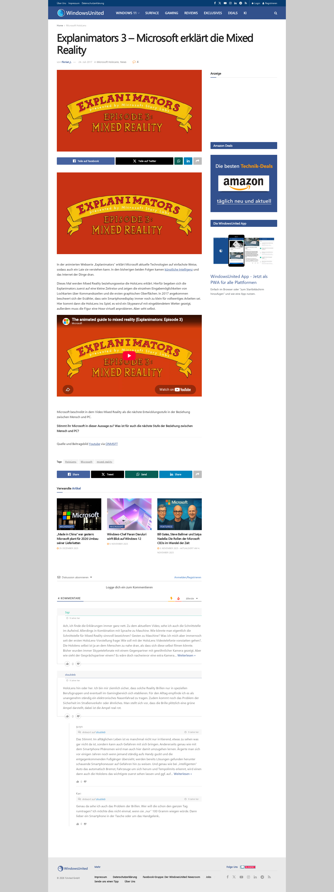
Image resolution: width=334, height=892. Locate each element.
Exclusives (213, 13)
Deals (233, 13)
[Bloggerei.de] (248, 866)
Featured (166, 526)
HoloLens (70, 461)
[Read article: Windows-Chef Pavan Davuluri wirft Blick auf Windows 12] (129, 514)
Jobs (208, 876)
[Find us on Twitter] (219, 3)
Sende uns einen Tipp (107, 881)
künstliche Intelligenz (179, 269)
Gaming (171, 13)
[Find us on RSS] (246, 3)
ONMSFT (112, 444)
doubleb (100, 732)
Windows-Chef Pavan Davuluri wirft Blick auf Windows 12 (126, 536)
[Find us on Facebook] (215, 3)
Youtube (94, 444)
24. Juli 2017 (85, 61)
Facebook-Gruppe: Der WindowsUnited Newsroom (171, 876)
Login (257, 3)
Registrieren (271, 3)
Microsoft (86, 461)
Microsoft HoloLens (76, 25)
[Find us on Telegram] (240, 3)
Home (60, 25)
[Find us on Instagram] (230, 3)
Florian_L (66, 61)
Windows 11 (126, 13)
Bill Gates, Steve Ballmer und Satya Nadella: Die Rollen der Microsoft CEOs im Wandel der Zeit (179, 538)
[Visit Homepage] (81, 13)
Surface (152, 13)
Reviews (191, 13)
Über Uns (61, 3)
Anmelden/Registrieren (187, 577)
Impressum (73, 3)
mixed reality (104, 461)
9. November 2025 (118, 543)
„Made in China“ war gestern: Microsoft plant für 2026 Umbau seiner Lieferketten (77, 538)
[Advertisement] (243, 110)
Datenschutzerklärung (93, 3)
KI (245, 13)
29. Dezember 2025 (68, 548)
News (123, 61)
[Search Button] (275, 12)
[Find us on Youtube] (225, 3)
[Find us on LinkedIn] (235, 3)
